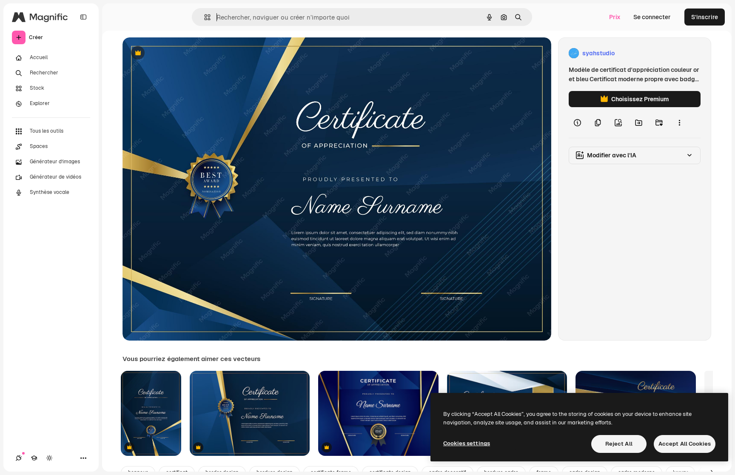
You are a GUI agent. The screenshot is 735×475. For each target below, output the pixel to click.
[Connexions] (19, 458)
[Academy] (34, 458)
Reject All (618, 443)
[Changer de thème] (49, 458)
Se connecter (652, 17)
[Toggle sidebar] (83, 17)
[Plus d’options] (679, 122)
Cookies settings (466, 443)
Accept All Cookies (684, 443)
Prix (615, 17)
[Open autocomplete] (204, 17)
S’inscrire (704, 17)
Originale (178, 53)
